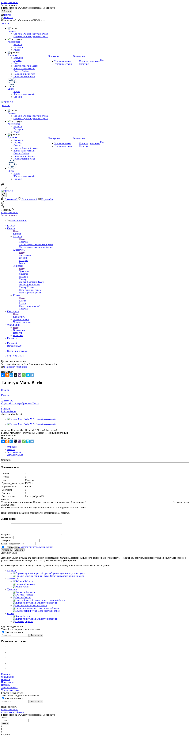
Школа (22, 300)
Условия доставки (10, 690)
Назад (16, 231)
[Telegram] (32, 375)
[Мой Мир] (11, 375)
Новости (5, 679)
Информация (7, 682)
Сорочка (23, 241)
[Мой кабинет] (2, 185)
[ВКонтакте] (3, 375)
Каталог (17, 233)
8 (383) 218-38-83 (9, 2)
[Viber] (19, 375)
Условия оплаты (9, 687)
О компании (19, 330)
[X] (15, 375)
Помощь (5, 685)
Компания (6, 674)
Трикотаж (24, 271)
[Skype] (28, 375)
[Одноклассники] (7, 375)
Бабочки (5, 411)
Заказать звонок (9, 215)
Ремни (13, 411)
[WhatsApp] (24, 375)
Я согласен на (29, 547)
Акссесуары (25, 255)
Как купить (19, 316)
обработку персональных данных (36, 547)
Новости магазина (13, 632)
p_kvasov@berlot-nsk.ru (15, 366)
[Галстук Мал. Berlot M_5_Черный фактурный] (31, 419)
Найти (5, 723)
